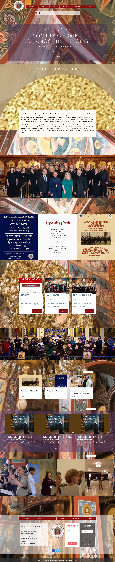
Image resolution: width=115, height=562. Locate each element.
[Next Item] (112, 477)
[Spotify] (61, 550)
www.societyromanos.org (28, 543)
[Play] (40, 13)
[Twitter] (57, 550)
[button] (32, 6)
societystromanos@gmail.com (29, 538)
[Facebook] (53, 550)
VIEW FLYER (57, 253)
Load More (57, 448)
